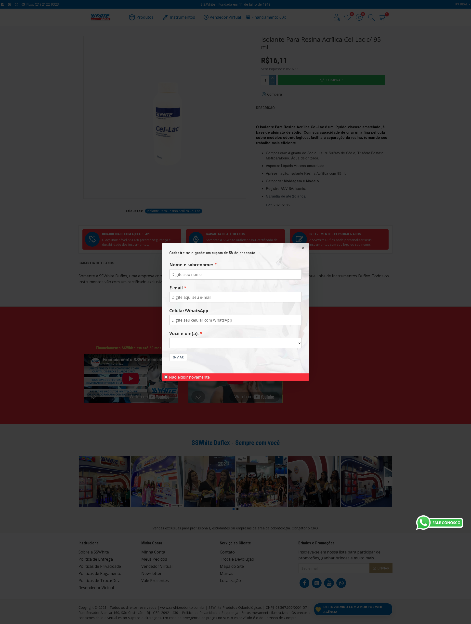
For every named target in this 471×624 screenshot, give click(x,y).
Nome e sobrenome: (191, 265)
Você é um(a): (184, 333)
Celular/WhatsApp (188, 310)
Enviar (178, 357)
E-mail (176, 288)
